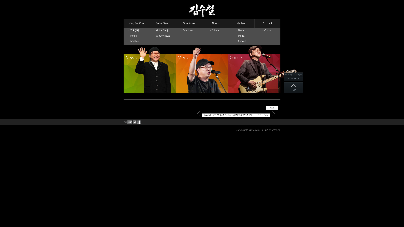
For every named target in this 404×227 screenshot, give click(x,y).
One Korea (189, 23)
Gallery (241, 23)
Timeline (134, 41)
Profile (133, 36)
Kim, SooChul (136, 23)
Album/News (163, 36)
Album (215, 23)
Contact (267, 23)
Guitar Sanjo (163, 23)
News (241, 30)
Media (241, 36)
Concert (242, 41)
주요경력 (134, 30)
